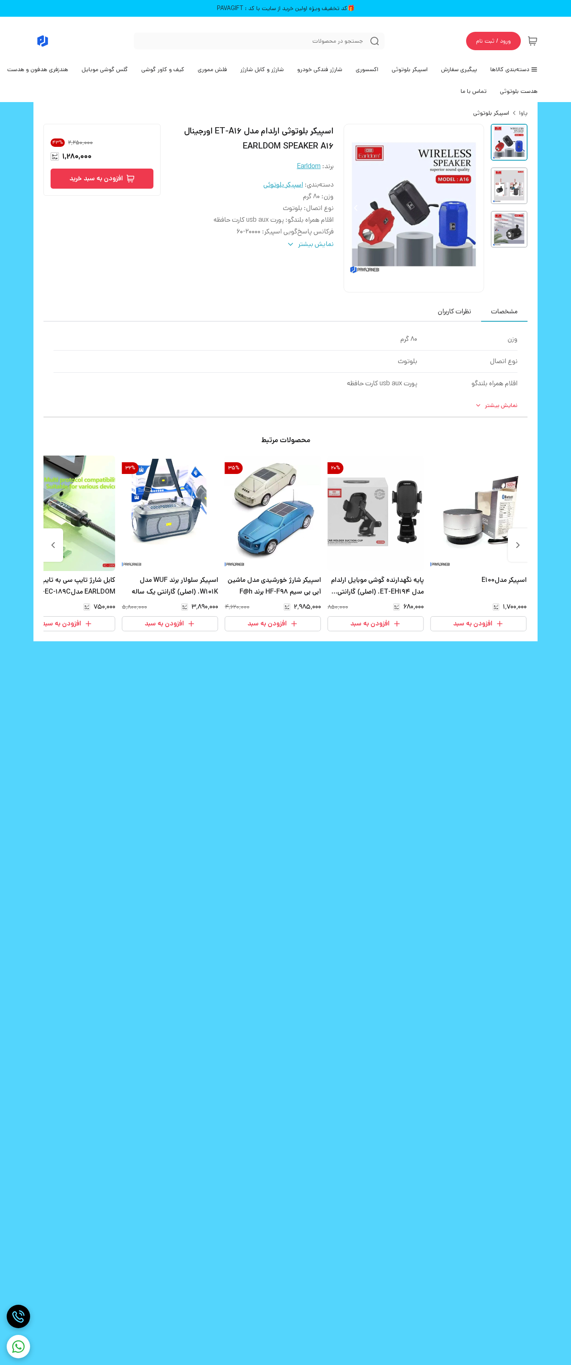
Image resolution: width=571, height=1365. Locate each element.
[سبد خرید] (533, 41)
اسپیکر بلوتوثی (491, 113)
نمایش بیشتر (501, 405)
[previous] (518, 545)
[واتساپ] (18, 1346)
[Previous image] (356, 208)
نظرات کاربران (454, 311)
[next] (53, 545)
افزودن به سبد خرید (96, 178)
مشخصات (504, 311)
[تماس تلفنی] (18, 1316)
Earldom (309, 166)
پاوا (523, 113)
